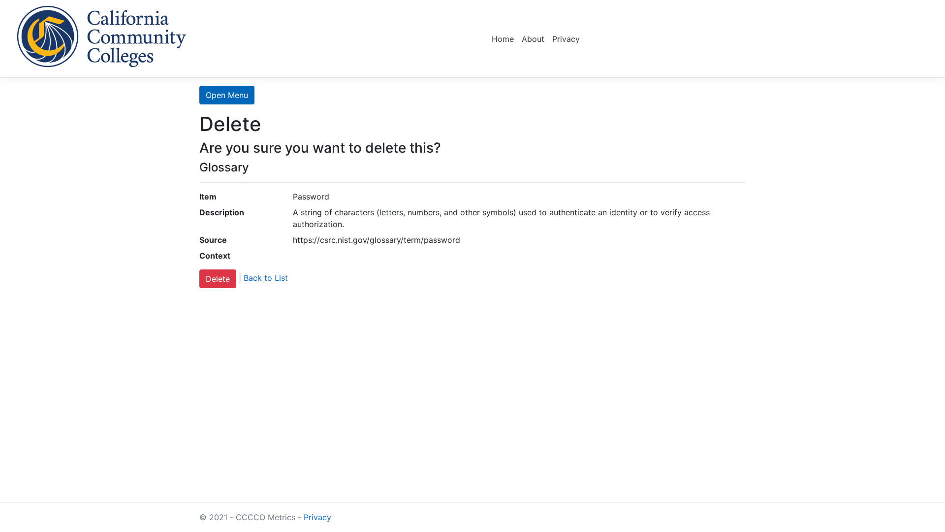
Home (503, 39)
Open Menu (227, 95)
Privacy (566, 39)
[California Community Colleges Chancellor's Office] (102, 35)
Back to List (266, 278)
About (533, 39)
